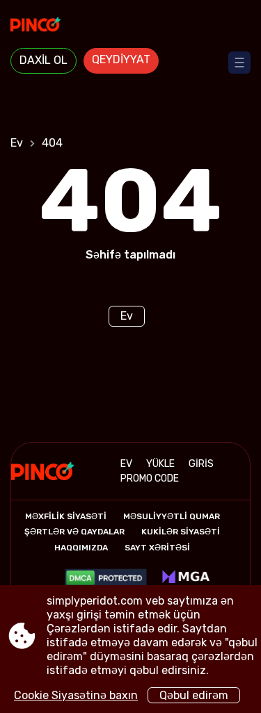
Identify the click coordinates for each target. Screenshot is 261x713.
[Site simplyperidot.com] (130, 25)
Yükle (160, 464)
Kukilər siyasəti (180, 531)
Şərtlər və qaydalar (74, 531)
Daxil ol (43, 60)
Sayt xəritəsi (157, 547)
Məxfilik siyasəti (65, 516)
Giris (201, 464)
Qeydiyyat (121, 59)
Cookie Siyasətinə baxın (76, 695)
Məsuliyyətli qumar (171, 516)
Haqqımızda (81, 547)
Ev (16, 142)
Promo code (149, 478)
